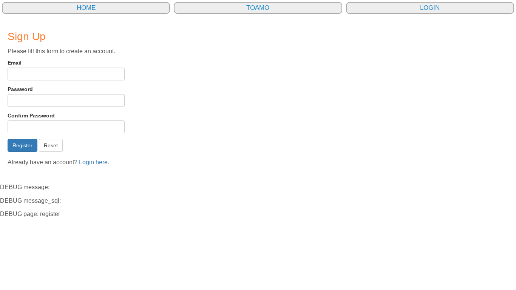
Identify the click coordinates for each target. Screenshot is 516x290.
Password (20, 89)
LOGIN (430, 7)
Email (15, 63)
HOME (86, 7)
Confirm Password (31, 116)
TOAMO (257, 7)
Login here (93, 162)
